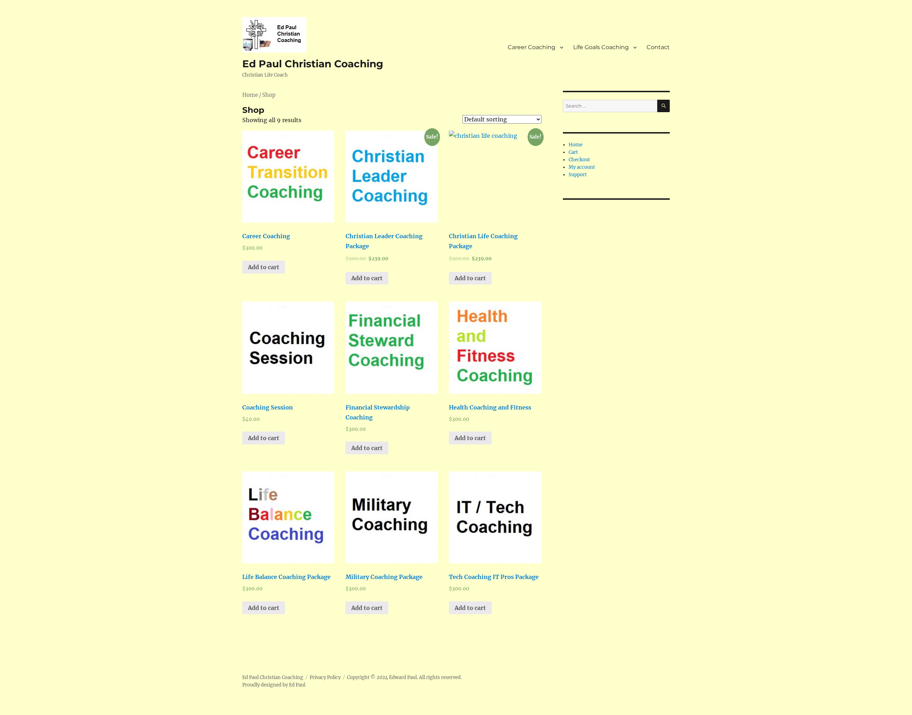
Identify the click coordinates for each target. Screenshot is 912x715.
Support (578, 175)
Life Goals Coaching (601, 47)
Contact (658, 47)
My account (582, 167)
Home (250, 95)
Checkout (579, 160)
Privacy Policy (325, 677)
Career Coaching (531, 47)
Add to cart (263, 267)
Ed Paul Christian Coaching (312, 64)
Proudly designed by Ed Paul (273, 685)
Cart (573, 152)
